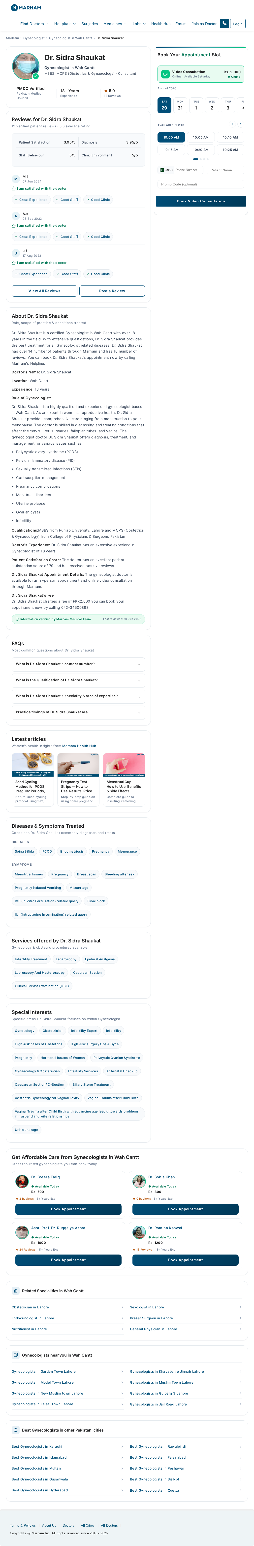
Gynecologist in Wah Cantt (70, 38)
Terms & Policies (23, 1525)
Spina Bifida (24, 851)
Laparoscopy (66, 959)
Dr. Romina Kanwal (165, 1228)
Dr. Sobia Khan (161, 1177)
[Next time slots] (240, 124)
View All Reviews (44, 291)
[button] (224, 23)
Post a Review (112, 291)
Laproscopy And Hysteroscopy (40, 972)
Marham (12, 38)
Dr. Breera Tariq (45, 1177)
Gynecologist (34, 38)
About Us (49, 1525)
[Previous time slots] (232, 124)
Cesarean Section (87, 972)
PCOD (47, 851)
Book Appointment (68, 1209)
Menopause (127, 851)
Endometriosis (72, 851)
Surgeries (89, 24)
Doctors (69, 1525)
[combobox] (166, 170)
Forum (181, 24)
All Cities (88, 1525)
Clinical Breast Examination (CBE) (42, 986)
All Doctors (109, 1525)
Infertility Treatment (31, 959)
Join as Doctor (204, 24)
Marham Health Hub (79, 746)
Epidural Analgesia (100, 959)
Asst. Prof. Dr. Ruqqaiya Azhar (58, 1228)
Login (238, 24)
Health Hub (160, 24)
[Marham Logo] (26, 9)
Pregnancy (100, 851)
